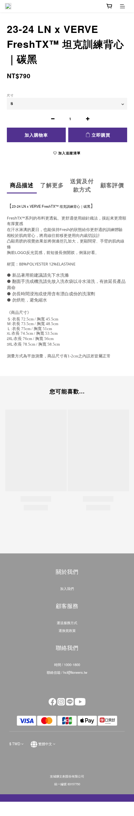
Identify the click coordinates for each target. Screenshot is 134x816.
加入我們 (67, 588)
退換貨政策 (67, 630)
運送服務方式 (67, 622)
